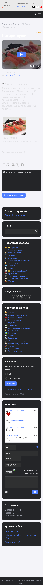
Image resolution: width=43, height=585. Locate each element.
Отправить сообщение (14, 195)
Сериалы (12, 265)
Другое (14, 247)
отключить (20, 7)
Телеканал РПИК (19, 271)
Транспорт (13, 273)
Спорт (11, 268)
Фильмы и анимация (17, 276)
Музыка (11, 255)
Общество (12, 258)
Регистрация (18, 215)
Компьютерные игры (17, 315)
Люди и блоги (14, 253)
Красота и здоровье (17, 250)
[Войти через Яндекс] (17, 165)
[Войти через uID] (3, 165)
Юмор (11, 281)
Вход (7, 215)
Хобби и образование (18, 278)
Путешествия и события (19, 260)
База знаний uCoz (14, 542)
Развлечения (13, 263)
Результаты (10, 389)
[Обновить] (36, 447)
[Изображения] (14, 126)
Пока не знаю (15, 378)
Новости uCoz (12, 531)
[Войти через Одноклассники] (22, 165)
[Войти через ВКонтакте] (13, 165)
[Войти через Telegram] (8, 165)
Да (10, 374)
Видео (16, 24)
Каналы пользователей (18, 351)
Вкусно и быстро (13, 75)
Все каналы (13, 348)
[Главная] (4, 14)
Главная (6, 24)
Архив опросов (25, 389)
